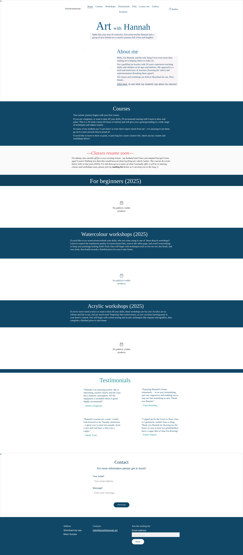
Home (90, 6)
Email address (139, 530)
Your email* (98, 476)
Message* (98, 488)
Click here (122, 84)
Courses (99, 6)
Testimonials (124, 6)
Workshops (110, 6)
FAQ (134, 6)
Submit (138, 541)
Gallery (155, 6)
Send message (121, 504)
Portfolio (123, 12)
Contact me (144, 6)
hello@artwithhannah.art (105, 530)
